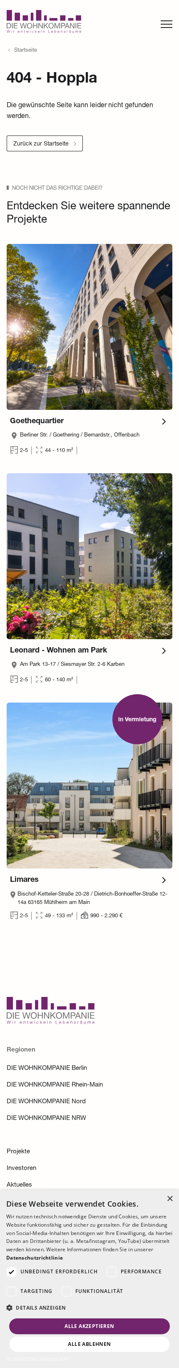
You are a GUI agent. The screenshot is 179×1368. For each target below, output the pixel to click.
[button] (89, 1308)
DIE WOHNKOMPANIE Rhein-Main (55, 1085)
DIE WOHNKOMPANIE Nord (46, 1102)
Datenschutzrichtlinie (34, 1257)
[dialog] (89, 1279)
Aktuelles (19, 1185)
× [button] (170, 1199)
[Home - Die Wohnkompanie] (50, 1022)
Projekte (18, 1152)
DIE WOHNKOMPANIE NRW (46, 1118)
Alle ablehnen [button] (89, 1344)
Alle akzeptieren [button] (89, 1326)
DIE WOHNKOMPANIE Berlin (47, 1068)
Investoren (21, 1168)
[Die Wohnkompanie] (44, 24)
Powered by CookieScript (38, 1359)
